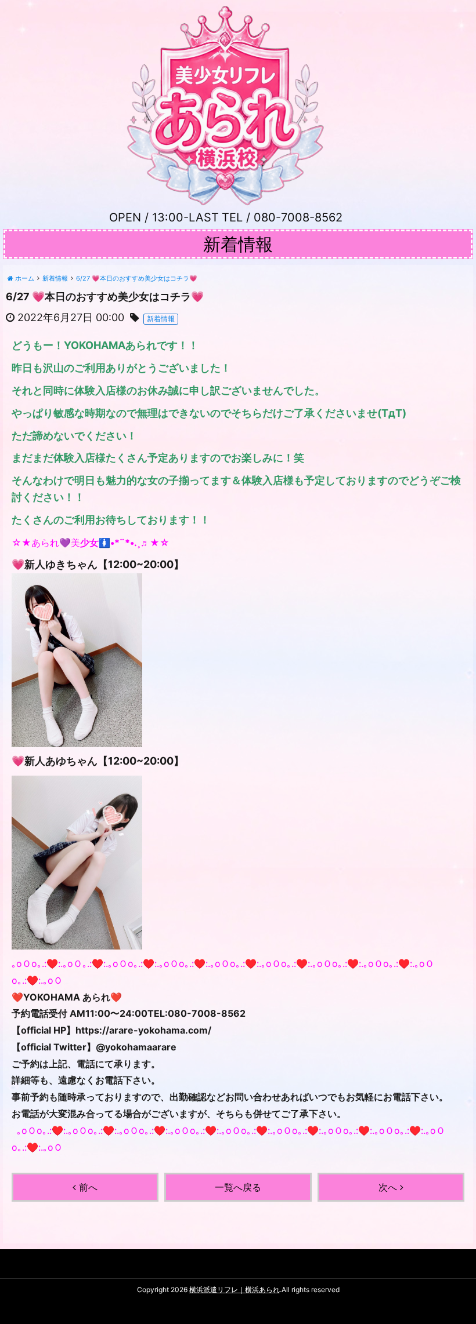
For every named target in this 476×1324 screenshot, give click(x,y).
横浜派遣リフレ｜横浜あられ (234, 1289)
